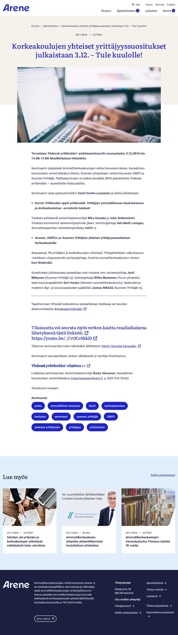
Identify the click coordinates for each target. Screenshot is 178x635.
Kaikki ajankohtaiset (163, 475)
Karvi (92, 406)
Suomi (149, 4)
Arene (167, 11)
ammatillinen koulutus (65, 406)
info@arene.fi (123, 606)
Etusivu (106, 11)
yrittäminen (97, 427)
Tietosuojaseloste (157, 606)
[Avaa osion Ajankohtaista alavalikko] (137, 10)
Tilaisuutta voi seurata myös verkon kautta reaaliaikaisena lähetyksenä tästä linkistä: (88, 330)
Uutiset (98, 34)
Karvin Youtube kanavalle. (121, 346)
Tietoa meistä (155, 589)
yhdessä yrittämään (47, 427)
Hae (138, 4)
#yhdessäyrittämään (70, 309)
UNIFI (111, 416)
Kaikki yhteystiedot (126, 612)
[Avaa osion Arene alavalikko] (173, 10)
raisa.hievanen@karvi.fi (87, 378)
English (171, 4)
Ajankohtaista (126, 11)
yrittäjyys (75, 427)
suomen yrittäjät (87, 416)
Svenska (159, 4)
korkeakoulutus (115, 406)
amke (38, 406)
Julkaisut (151, 11)
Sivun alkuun (44, 618)
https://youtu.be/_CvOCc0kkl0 (64, 338)
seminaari (61, 416)
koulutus (40, 416)
